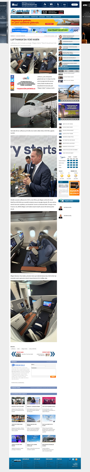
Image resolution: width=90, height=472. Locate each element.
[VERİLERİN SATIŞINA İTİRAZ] (60, 137)
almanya (59, 466)
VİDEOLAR (48, 16)
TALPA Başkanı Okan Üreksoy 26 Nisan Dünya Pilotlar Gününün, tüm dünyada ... (33, 410)
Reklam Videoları (49, 462)
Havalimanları (37, 464)
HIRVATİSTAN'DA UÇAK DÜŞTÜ (69, 143)
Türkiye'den (25, 464)
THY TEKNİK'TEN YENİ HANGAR (69, 140)
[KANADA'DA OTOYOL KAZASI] (60, 147)
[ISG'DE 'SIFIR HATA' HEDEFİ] (60, 153)
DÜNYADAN (42, 16)
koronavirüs (59, 461)
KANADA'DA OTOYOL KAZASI (68, 146)
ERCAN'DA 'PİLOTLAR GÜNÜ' (27, 354)
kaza (58, 462)
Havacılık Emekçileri (38, 467)
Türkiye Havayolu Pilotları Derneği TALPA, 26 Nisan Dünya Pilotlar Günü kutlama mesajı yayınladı (48, 429)
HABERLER (13, 35)
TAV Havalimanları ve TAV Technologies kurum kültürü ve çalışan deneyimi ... (48, 410)
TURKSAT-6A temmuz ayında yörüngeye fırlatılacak (17, 449)
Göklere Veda (37, 466)
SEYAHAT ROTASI (57, 16)
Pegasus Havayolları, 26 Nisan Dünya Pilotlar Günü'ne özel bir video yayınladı (18, 429)
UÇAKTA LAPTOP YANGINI (68, 133)
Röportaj (25, 462)
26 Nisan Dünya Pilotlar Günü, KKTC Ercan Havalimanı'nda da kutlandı (18, 410)
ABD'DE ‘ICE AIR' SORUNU (68, 124)
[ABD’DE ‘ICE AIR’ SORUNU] (60, 124)
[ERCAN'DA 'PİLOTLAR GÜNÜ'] (18, 356)
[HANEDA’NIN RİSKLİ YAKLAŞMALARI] (48, 356)
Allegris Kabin (24, 348)
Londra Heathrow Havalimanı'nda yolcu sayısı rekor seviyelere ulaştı (48, 450)
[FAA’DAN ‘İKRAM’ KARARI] (60, 127)
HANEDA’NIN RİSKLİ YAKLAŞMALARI (41, 355)
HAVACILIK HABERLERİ (16, 16)
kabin (18, 348)
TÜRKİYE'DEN (34, 16)
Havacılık (36, 461)
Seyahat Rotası (26, 467)
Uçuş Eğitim (36, 462)
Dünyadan (25, 466)
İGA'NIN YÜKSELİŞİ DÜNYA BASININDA (70, 149)
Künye (12, 463)
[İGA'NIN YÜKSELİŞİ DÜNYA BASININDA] (60, 150)
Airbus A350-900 (32, 348)
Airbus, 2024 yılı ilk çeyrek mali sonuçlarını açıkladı (33, 449)
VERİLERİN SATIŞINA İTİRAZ (68, 136)
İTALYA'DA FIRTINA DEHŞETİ (68, 130)
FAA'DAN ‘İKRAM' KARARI (68, 127)
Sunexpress (59, 464)
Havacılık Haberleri (27, 461)
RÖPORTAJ (26, 16)
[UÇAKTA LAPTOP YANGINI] (60, 134)
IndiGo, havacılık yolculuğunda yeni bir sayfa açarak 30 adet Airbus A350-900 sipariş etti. (33, 429)
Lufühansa (13, 348)
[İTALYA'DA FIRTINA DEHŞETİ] (60, 131)
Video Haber (49, 466)
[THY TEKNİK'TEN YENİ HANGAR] (60, 140)
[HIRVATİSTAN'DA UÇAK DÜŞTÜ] (60, 144)
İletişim (12, 465)
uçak (58, 467)
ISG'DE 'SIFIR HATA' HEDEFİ (68, 153)
